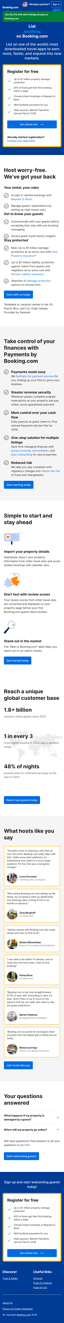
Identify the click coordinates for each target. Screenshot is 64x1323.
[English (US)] (25, 4)
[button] (33, 16)
